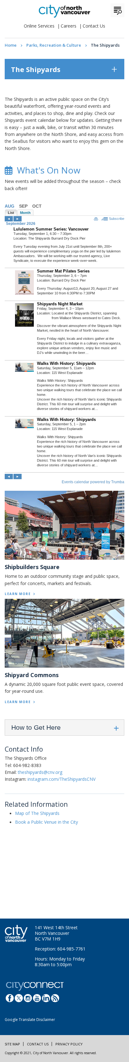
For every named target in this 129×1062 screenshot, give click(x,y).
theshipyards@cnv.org (40, 772)
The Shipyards (35, 69)
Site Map (12, 1044)
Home (11, 45)
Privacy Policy (69, 1044)
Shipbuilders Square (32, 567)
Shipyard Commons (32, 675)
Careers (68, 26)
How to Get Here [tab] (36, 727)
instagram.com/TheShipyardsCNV (61, 779)
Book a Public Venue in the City (46, 822)
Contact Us (94, 26)
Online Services (39, 26)
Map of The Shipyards (37, 813)
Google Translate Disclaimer (30, 1019)
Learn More (18, 594)
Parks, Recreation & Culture (53, 45)
